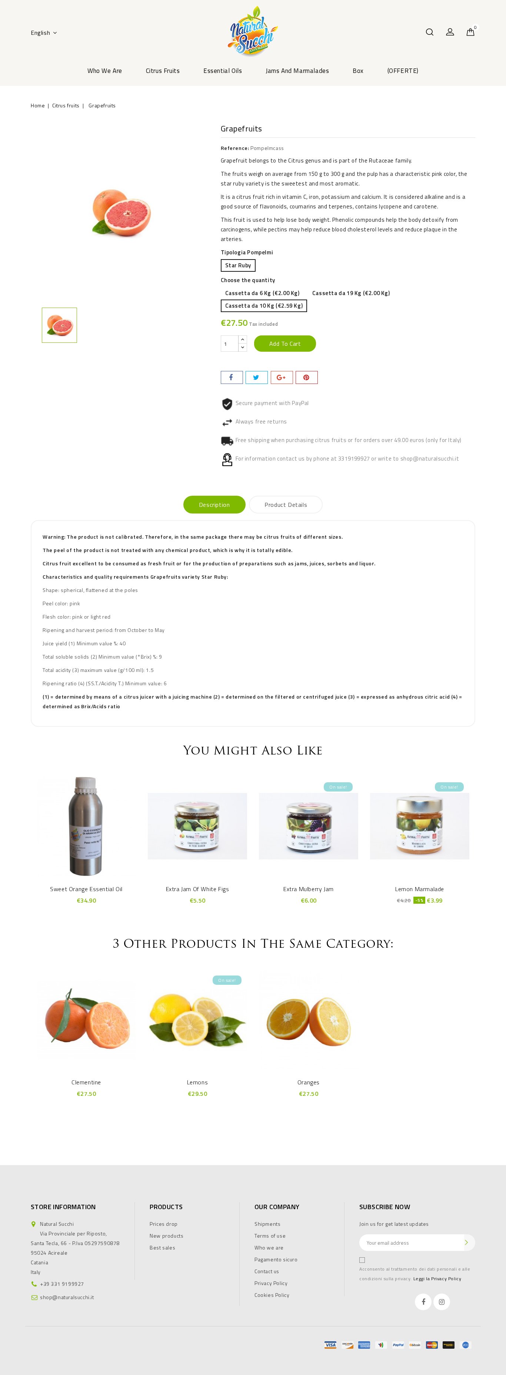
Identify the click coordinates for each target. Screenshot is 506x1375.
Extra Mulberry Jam (308, 888)
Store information (63, 1207)
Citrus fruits (163, 71)
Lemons (197, 1082)
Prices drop (164, 1224)
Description (214, 504)
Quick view (86, 825)
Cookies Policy (271, 1295)
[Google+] (282, 377)
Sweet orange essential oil (86, 888)
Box (358, 71)
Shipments (267, 1224)
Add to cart (285, 343)
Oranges (308, 1082)
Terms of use (270, 1235)
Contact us (266, 1271)
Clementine (86, 1082)
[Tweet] (256, 377)
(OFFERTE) (403, 71)
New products (166, 1235)
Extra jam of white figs (197, 888)
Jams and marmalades (297, 71)
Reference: (235, 148)
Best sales (162, 1247)
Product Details (285, 504)
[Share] (232, 377)
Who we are (104, 71)
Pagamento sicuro (276, 1259)
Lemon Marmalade (419, 888)
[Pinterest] (306, 377)
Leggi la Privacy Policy (437, 1278)
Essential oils (222, 71)
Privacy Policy (270, 1283)
